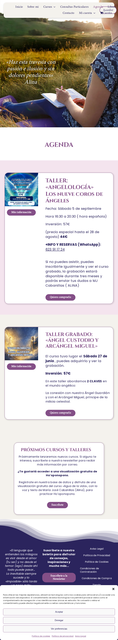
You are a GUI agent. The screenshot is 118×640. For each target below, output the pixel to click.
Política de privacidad (63, 636)
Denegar (59, 620)
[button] (113, 588)
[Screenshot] (21, 328)
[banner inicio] (21, 174)
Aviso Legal (80, 636)
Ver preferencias (59, 628)
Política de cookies (41, 636)
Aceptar (59, 611)
